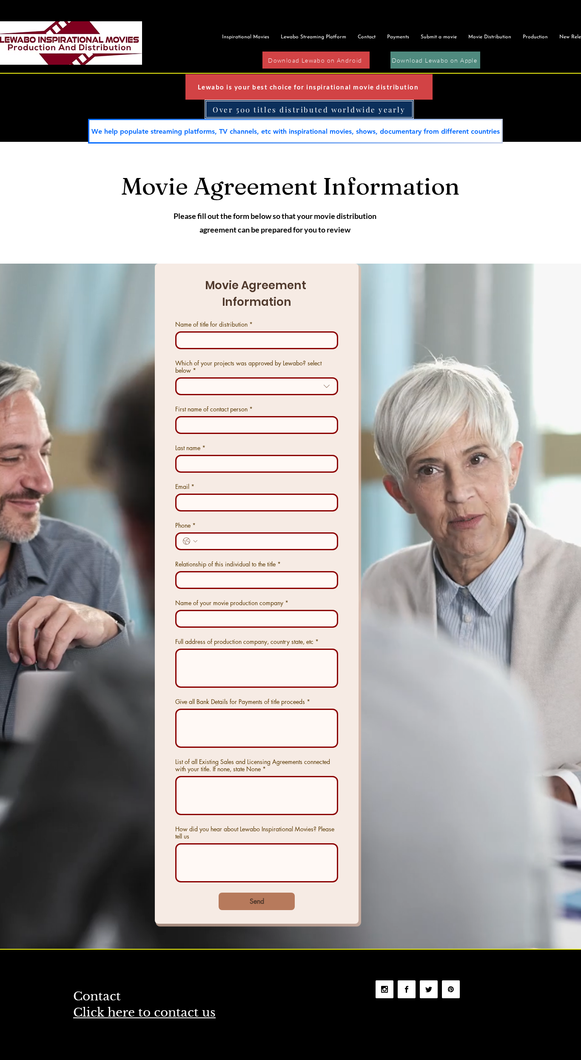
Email (184, 486)
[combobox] (256, 386)
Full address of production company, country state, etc (247, 641)
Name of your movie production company (231, 602)
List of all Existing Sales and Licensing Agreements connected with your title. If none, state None (252, 765)
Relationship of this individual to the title (228, 564)
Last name (190, 447)
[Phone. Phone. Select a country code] (190, 541)
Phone (185, 525)
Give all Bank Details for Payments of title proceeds (242, 701)
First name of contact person (214, 409)
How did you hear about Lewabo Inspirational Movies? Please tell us (254, 832)
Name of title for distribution (214, 324)
